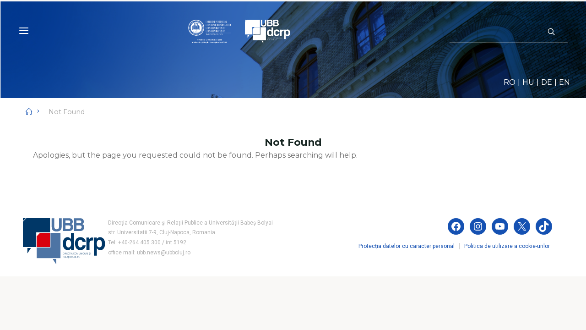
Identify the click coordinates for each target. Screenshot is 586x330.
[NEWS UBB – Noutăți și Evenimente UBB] (239, 31)
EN (564, 82)
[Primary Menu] (23, 31)
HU (528, 82)
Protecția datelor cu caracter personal (406, 246)
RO (509, 82)
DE (546, 82)
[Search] (551, 32)
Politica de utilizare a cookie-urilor (507, 246)
